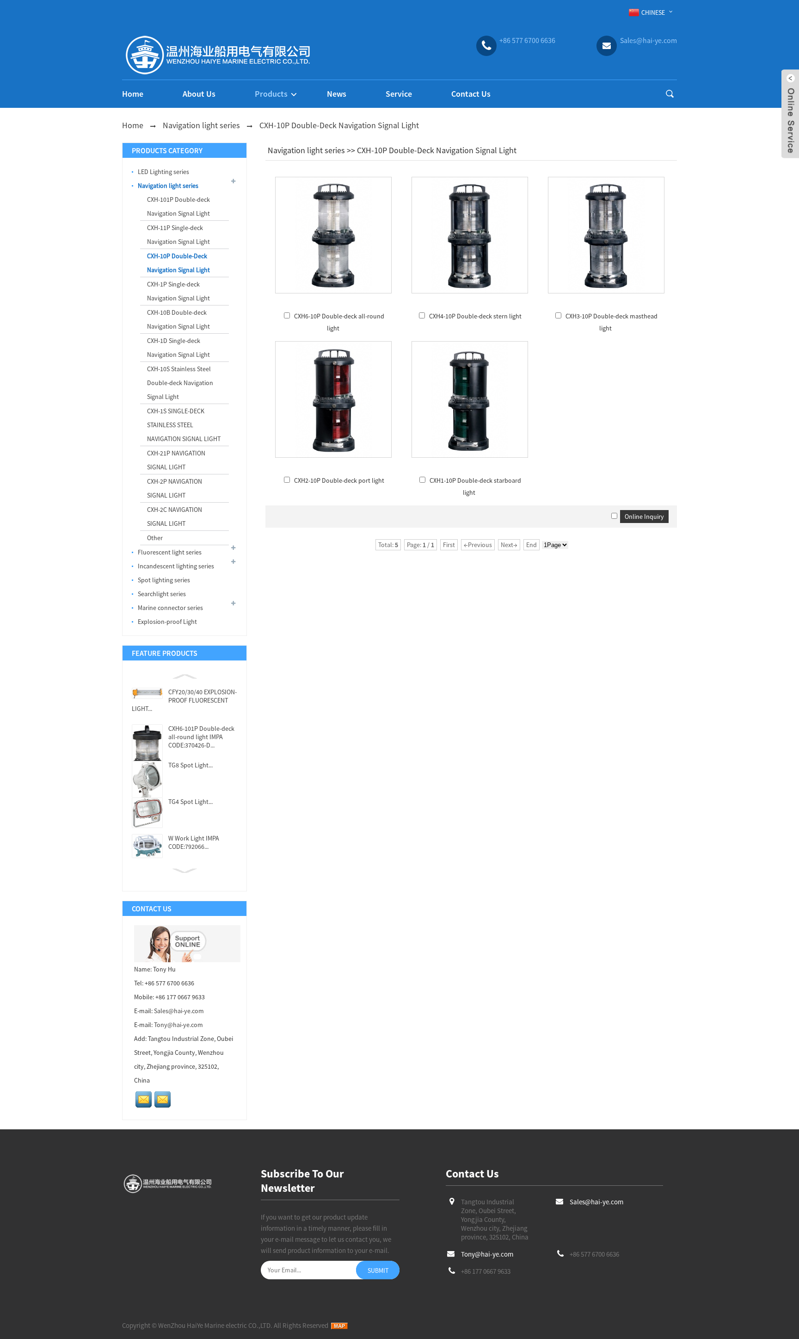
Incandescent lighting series (176, 566)
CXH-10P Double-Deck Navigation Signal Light (339, 125)
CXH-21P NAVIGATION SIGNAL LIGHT (176, 460)
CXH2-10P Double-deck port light (339, 480)
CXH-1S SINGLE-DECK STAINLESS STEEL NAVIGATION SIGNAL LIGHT (184, 425)
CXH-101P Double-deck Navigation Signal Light (178, 206)
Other (155, 538)
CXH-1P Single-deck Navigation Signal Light (178, 291)
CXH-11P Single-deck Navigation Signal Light (178, 235)
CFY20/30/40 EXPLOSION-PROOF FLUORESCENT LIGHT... (184, 700)
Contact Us (471, 93)
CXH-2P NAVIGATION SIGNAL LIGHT (174, 488)
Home (132, 93)
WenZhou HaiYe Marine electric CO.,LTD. (215, 1325)
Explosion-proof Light (167, 621)
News (336, 93)
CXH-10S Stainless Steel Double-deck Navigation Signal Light (180, 383)
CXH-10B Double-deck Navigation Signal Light (178, 319)
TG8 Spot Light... (190, 765)
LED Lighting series (163, 172)
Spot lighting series (164, 580)
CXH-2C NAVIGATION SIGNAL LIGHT (174, 516)
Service (399, 93)
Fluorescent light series (170, 552)
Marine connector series (170, 608)
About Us (199, 93)
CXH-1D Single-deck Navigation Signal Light (178, 347)
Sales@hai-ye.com (179, 1011)
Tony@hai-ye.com (178, 1025)
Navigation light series (201, 125)
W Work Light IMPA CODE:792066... (193, 842)
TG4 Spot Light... (190, 801)
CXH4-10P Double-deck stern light (475, 316)
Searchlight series (162, 594)
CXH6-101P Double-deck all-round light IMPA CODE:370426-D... (201, 736)
